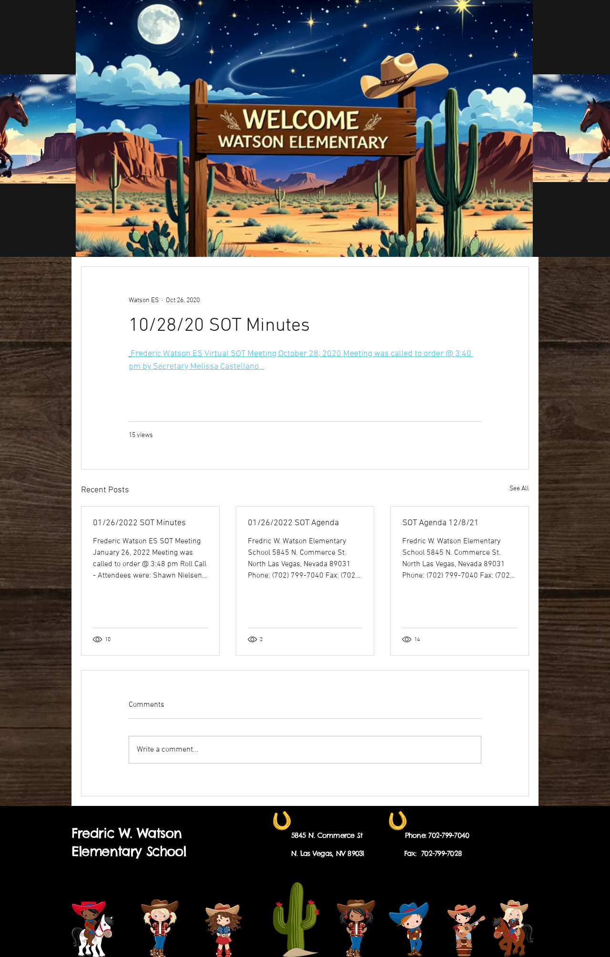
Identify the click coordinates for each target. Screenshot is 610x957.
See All (519, 489)
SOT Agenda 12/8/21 (440, 523)
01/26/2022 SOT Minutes (139, 523)
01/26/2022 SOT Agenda (293, 523)
